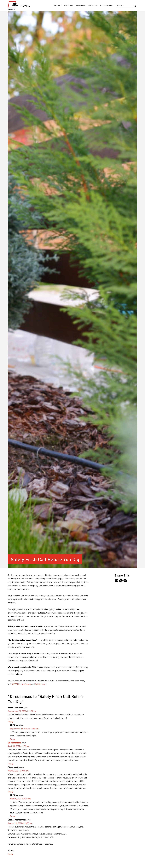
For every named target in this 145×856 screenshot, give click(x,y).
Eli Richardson (14, 742)
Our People (92, 6)
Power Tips (80, 6)
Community (57, 6)
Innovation (69, 6)
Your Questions (106, 6)
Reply (10, 721)
